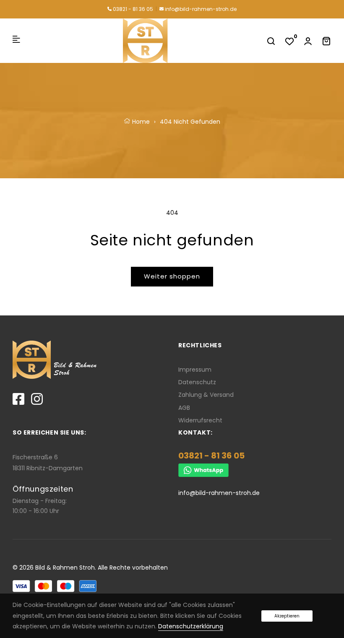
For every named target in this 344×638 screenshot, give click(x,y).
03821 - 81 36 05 (132, 9)
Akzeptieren (287, 616)
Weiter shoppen (172, 276)
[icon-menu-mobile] (16, 40)
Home (140, 121)
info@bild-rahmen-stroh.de (200, 9)
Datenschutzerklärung (190, 626)
